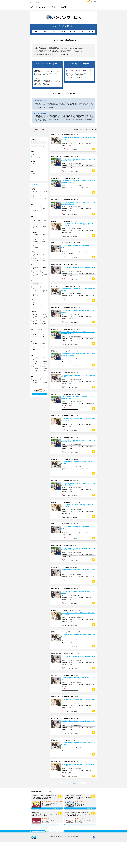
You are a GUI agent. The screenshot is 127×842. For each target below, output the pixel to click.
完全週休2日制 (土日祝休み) (35, 295)
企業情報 (51, 836)
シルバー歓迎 (35, 241)
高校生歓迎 (44, 234)
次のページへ (81, 783)
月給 (45, 220)
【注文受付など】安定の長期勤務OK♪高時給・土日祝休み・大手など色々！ (78, 246)
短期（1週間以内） (44, 192)
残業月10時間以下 (44, 275)
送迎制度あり (44, 361)
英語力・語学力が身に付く (44, 346)
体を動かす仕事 (35, 272)
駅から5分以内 (35, 343)
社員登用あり (44, 368)
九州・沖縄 (90, 31)
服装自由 (34, 334)
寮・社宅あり (35, 363)
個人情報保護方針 (76, 836)
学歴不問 (34, 239)
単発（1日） (35, 191)
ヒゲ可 (43, 336)
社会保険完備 (35, 368)
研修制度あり (44, 357)
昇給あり (43, 363)
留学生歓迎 (44, 241)
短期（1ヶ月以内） (35, 196)
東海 (54, 31)
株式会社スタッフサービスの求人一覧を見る (70, 149)
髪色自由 (34, 331)
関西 (45, 31)
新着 (86, 129)
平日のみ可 (44, 287)
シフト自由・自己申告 (35, 291)
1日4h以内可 (44, 267)
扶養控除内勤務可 (35, 268)
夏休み (34, 206)
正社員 (43, 254)
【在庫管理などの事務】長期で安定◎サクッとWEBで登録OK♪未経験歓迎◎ (78, 138)
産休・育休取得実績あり (44, 371)
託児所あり (35, 370)
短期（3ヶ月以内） (44, 196)
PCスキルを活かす (44, 380)
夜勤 (42, 307)
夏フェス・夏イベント (44, 207)
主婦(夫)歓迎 (44, 239)
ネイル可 (34, 336)
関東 (36, 31)
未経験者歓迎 (35, 234)
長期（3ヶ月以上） (35, 199)
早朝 (34, 302)
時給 (34, 220)
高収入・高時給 (35, 227)
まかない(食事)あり (35, 358)
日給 (39, 220)
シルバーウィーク (35, 211)
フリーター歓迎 (35, 244)
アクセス (55, 836)
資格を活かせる (44, 383)
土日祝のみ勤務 (35, 288)
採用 (65, 836)
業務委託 (43, 260)
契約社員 (34, 258)
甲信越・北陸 (72, 31)
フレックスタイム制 (44, 291)
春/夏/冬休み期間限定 (44, 199)
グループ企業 (70, 836)
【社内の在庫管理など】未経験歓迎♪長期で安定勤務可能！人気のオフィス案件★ (78, 224)
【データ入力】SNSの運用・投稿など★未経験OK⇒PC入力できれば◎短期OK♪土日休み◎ (78, 159)
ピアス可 (43, 334)
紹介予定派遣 (35, 260)
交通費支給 (35, 361)
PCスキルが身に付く (35, 350)
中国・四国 (81, 31)
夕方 (42, 304)
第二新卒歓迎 (35, 247)
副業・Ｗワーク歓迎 (44, 244)
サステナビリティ (61, 836)
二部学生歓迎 (44, 236)
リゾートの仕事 (35, 275)
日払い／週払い (44, 227)
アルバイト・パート (35, 255)
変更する (39, 157)
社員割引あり (44, 366)
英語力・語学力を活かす (35, 380)
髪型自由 (43, 331)
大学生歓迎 (35, 236)
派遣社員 (43, 258)
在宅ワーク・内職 (44, 272)
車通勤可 (43, 343)
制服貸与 (34, 366)
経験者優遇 (35, 382)
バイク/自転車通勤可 (35, 346)
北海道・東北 (63, 31)
